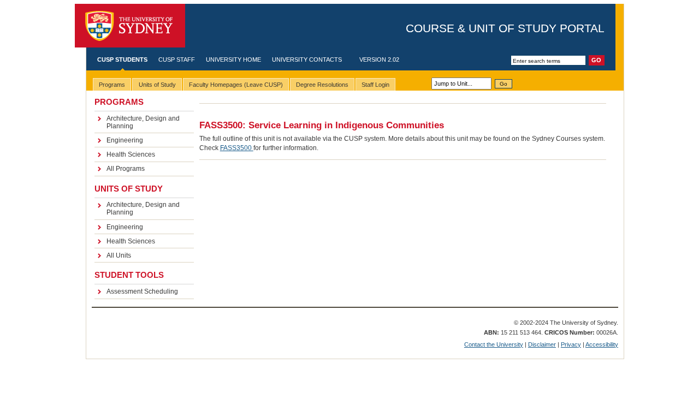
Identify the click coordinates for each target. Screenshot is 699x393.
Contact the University (493, 344)
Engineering (124, 140)
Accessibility (601, 344)
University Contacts (307, 59)
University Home (233, 59)
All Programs (125, 168)
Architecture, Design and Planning (143, 122)
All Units (118, 255)
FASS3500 (236, 148)
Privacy (571, 344)
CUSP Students (122, 59)
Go (503, 84)
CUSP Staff (176, 59)
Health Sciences (130, 154)
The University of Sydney (130, 26)
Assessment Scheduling (142, 291)
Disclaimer (542, 344)
